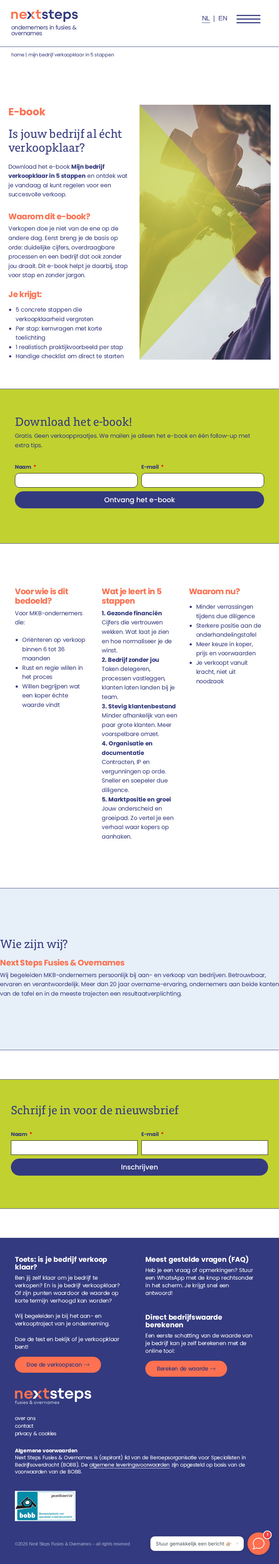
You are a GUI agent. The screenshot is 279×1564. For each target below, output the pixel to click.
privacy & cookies (35, 1433)
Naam (23, 466)
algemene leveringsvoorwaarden (129, 1464)
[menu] (248, 19)
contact (24, 1425)
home (17, 54)
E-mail (150, 466)
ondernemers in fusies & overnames (43, 30)
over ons (25, 1418)
